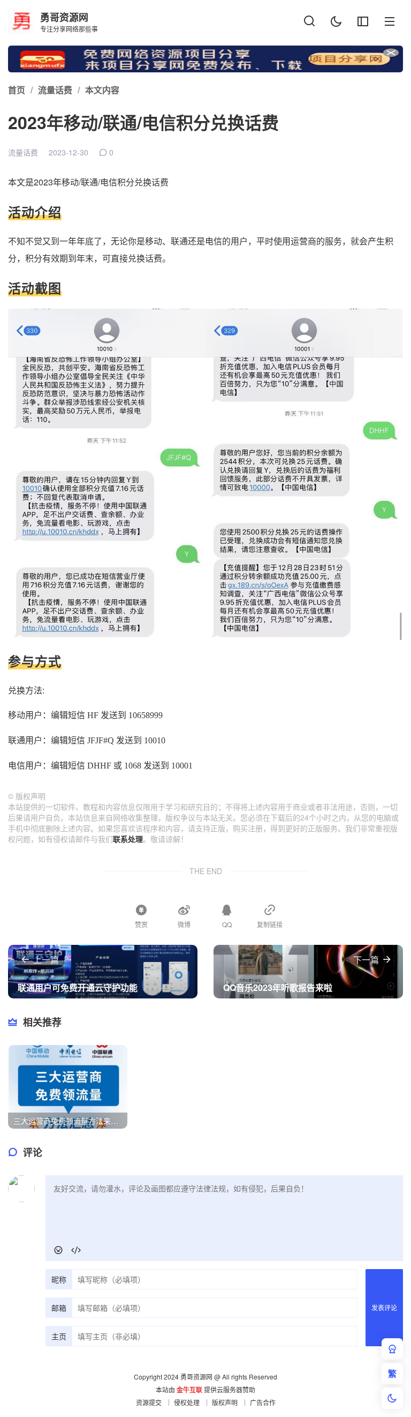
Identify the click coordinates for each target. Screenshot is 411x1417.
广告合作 (263, 1402)
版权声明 (225, 1402)
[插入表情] (58, 1250)
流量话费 (23, 152)
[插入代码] (76, 1250)
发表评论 (384, 1307)
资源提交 (149, 1402)
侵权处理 (187, 1402)
